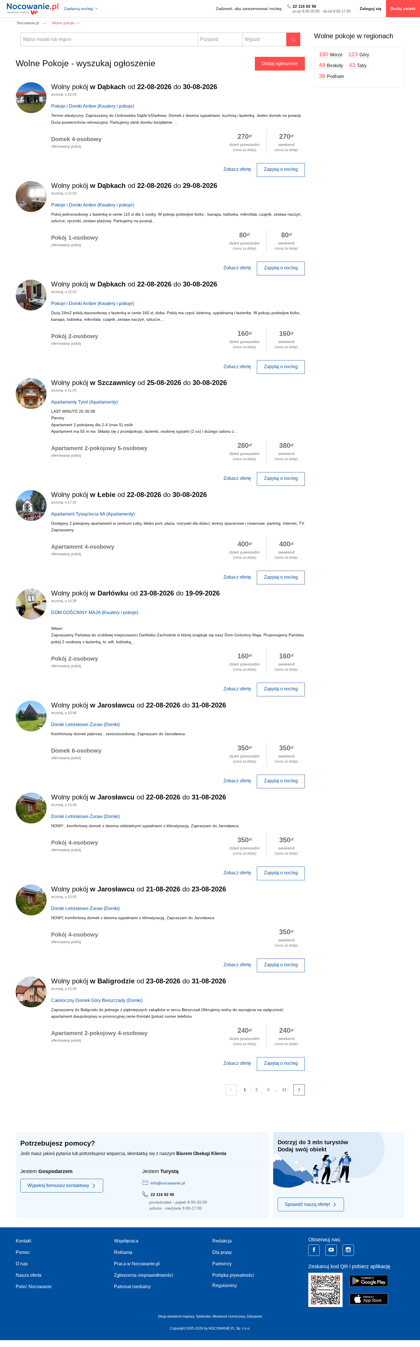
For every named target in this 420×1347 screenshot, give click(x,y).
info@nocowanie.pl (168, 1183)
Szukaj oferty (293, 39)
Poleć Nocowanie (34, 1286)
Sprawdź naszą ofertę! (307, 1204)
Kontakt (23, 1240)
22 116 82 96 (304, 6)
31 (284, 1089)
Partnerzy (222, 1263)
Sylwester (203, 1316)
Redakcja (222, 1240)
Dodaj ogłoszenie (280, 63)
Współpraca (126, 1240)
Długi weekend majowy (176, 1316)
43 (358, 65)
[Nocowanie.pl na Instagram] (348, 1250)
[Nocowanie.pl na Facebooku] (314, 1250)
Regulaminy (224, 1285)
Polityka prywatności (233, 1275)
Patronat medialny (132, 1286)
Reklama (123, 1252)
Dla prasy (222, 1252)
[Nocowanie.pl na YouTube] (331, 1250)
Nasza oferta (28, 1275)
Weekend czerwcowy (228, 1316)
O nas (22, 1263)
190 (331, 54)
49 (331, 65)
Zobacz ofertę (237, 169)
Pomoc (23, 1252)
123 (358, 54)
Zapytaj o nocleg (281, 169)
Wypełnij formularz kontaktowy (58, 1185)
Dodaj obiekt (403, 8)
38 (331, 76)
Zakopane (254, 1316)
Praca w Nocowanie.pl (137, 1263)
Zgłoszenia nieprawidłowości (143, 1275)
